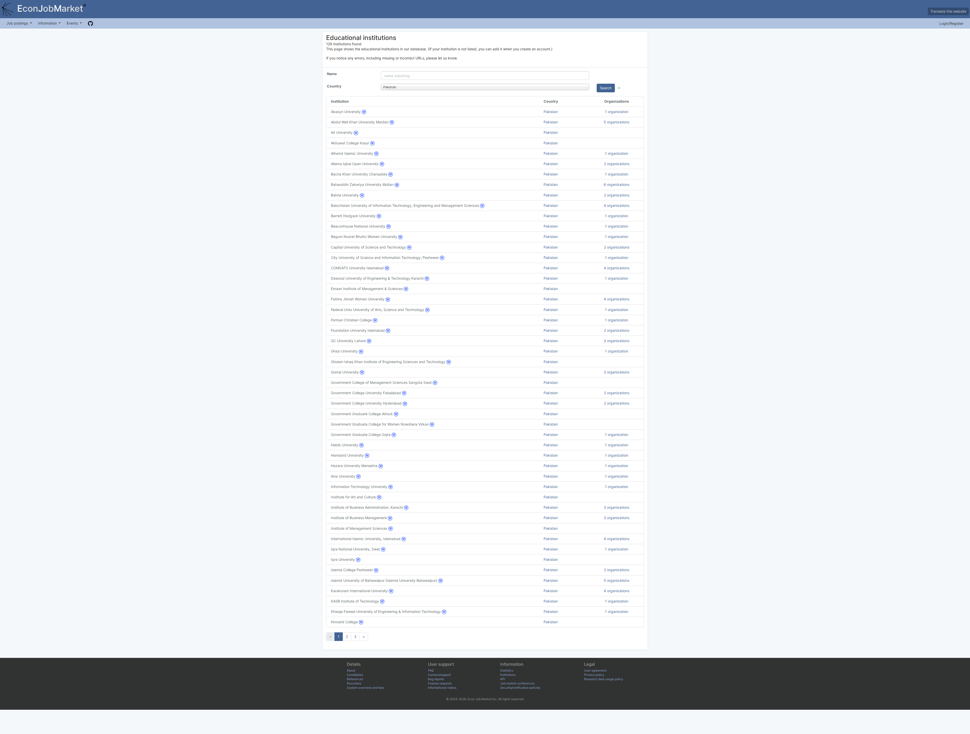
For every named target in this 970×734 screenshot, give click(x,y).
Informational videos (442, 687)
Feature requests (440, 683)
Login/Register (951, 23)
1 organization (616, 111)
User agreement (595, 670)
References (355, 679)
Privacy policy (594, 675)
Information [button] (48, 23)
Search (606, 88)
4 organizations (616, 205)
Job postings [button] (18, 23)
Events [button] (73, 23)
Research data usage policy (603, 679)
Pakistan (551, 111)
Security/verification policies (520, 687)
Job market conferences (517, 683)
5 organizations (616, 122)
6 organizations (616, 184)
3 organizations (616, 341)
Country (334, 86)
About (351, 670)
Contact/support (439, 675)
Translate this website (948, 11)
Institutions (508, 675)
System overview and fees (365, 687)
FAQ (431, 670)
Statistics (506, 670)
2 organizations (616, 164)
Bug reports (436, 679)
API (502, 679)
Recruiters (354, 683)
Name (332, 74)
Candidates (355, 675)
